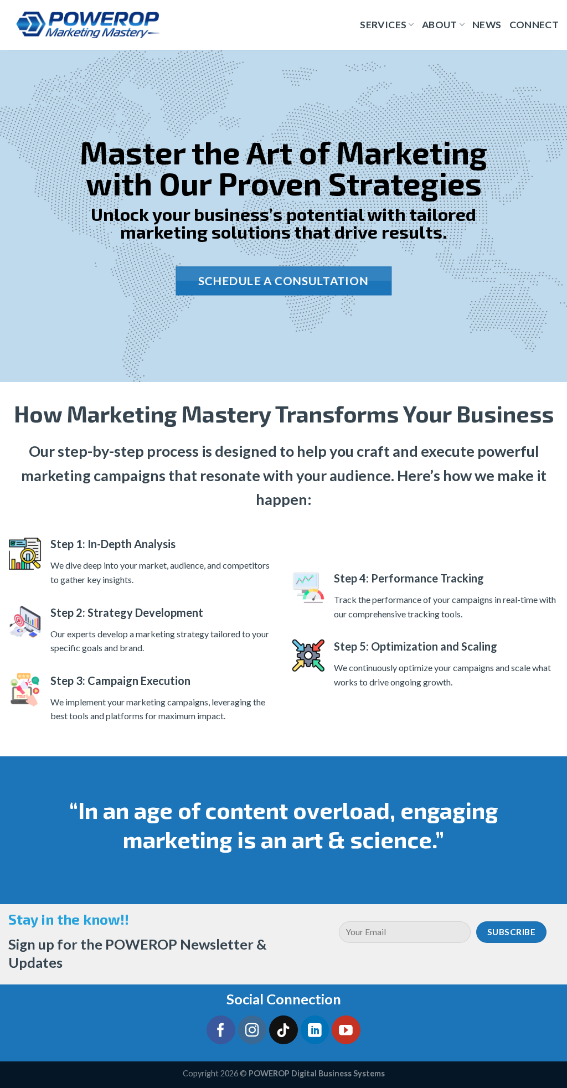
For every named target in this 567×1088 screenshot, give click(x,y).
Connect (534, 24)
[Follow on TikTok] (283, 1029)
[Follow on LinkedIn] (315, 1029)
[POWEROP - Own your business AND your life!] (88, 25)
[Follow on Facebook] (221, 1029)
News (486, 24)
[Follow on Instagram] (252, 1029)
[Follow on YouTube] (346, 1029)
